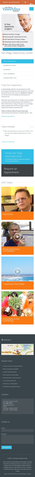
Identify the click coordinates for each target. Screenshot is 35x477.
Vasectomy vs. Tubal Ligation (10, 383)
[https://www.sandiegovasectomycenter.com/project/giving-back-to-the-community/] (17, 307)
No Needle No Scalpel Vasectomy (11, 386)
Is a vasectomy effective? (9, 380)
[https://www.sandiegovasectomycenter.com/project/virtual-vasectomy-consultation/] (17, 238)
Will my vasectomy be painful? (10, 369)
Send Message (6, 447)
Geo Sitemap (22, 474)
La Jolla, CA (28, 463)
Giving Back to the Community (11, 319)
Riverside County (21, 467)
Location (29, 474)
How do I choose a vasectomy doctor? (13, 366)
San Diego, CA (19, 463)
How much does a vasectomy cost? (12, 377)
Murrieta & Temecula (20, 469)
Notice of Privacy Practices (11, 474)
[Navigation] (31, 8)
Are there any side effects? (10, 372)
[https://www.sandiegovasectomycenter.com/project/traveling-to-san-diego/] (17, 273)
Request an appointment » (8, 116)
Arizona (29, 469)
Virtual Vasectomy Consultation (11, 250)
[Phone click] (25, 2)
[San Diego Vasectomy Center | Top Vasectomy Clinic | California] (15, 9)
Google (17, 471)
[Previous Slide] (30, 127)
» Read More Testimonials (8, 141)
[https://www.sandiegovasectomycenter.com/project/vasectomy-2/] (17, 203)
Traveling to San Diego (13, 283)
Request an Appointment (11, 2)
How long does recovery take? (10, 375)
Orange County (12, 467)
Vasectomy (8, 214)
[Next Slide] (33, 127)
